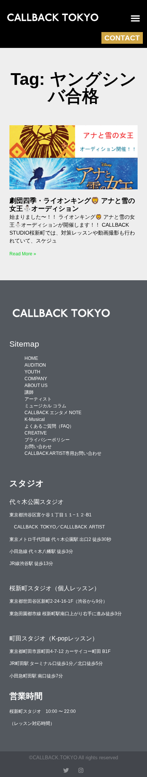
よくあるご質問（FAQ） (49, 426)
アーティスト (38, 399)
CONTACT (122, 38)
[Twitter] (66, 770)
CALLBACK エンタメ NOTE (52, 412)
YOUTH (32, 372)
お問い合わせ (38, 446)
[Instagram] (81, 770)
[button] (135, 18)
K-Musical (34, 419)
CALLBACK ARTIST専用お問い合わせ (62, 453)
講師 (29, 392)
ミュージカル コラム (45, 405)
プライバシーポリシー (47, 439)
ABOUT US (35, 385)
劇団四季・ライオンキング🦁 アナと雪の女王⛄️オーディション (72, 205)
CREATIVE (35, 433)
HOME (31, 358)
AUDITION (35, 365)
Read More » (22, 253)
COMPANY (35, 378)
